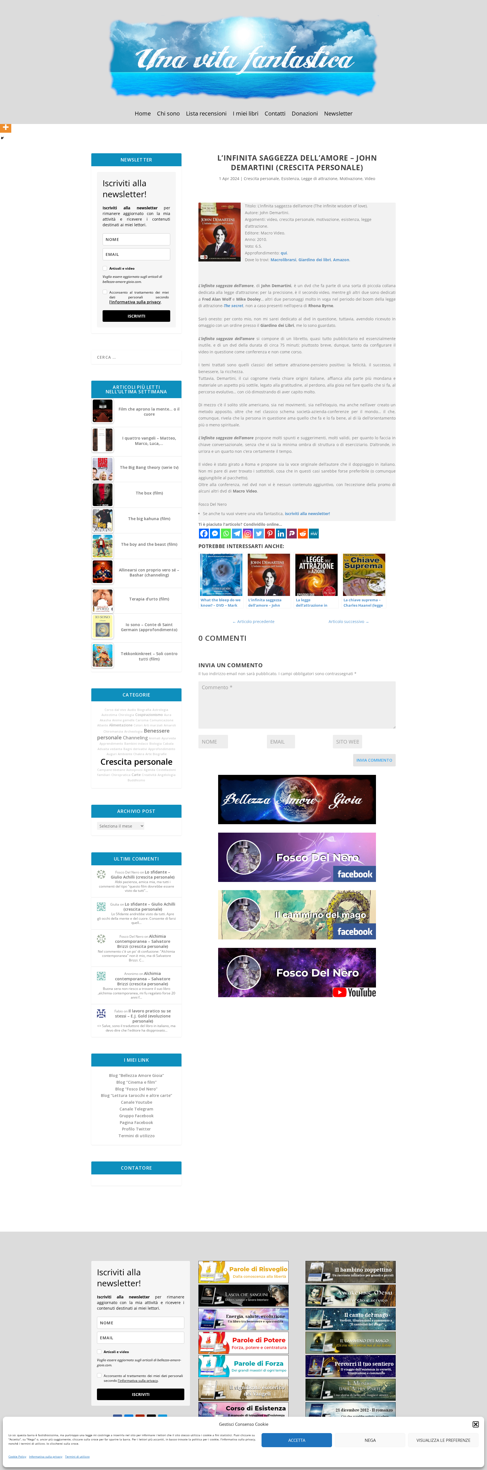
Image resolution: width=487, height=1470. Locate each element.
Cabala (168, 744)
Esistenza (290, 178)
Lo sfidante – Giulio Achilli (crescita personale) (142, 874)
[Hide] (2, 138)
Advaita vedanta (110, 749)
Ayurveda (168, 738)
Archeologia (133, 731)
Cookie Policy (17, 1456)
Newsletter (338, 114)
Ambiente (125, 754)
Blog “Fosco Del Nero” (136, 1089)
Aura (167, 715)
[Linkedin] (281, 533)
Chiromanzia (113, 731)
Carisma (142, 720)
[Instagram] (248, 533)
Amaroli (170, 725)
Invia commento (374, 760)
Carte (136, 774)
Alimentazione (120, 725)
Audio (131, 710)
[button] (476, 1424)
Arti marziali (153, 725)
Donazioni (305, 114)
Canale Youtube (136, 1102)
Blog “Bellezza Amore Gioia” (136, 1075)
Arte (148, 754)
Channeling (135, 738)
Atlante (102, 725)
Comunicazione (161, 720)
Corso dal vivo (115, 710)
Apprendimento (111, 744)
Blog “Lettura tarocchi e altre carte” (136, 1095)
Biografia (144, 710)
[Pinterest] (270, 533)
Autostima (109, 715)
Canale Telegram (136, 1109)
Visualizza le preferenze (443, 1440)
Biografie (160, 754)
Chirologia (126, 715)
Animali (154, 738)
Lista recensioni (206, 114)
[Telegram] (237, 533)
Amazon (341, 259)
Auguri (112, 754)
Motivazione (351, 178)
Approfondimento (161, 749)
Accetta (296, 1440)
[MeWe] (314, 533)
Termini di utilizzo (77, 1456)
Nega (370, 1440)
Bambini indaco (136, 744)
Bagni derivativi (135, 749)
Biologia (155, 744)
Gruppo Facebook (136, 1115)
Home (143, 114)
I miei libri (245, 114)
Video (370, 178)
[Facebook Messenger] (215, 533)
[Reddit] (303, 533)
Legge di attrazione (319, 178)
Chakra (138, 754)
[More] (5, 127)
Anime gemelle (123, 720)
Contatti (275, 114)
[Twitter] (259, 533)
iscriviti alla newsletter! (307, 513)
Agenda (149, 770)
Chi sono (168, 114)
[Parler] (292, 533)
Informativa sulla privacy (45, 1456)
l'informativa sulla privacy (135, 302)
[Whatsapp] (226, 533)
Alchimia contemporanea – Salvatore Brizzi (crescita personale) (142, 941)
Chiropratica (120, 775)
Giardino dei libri (314, 259)
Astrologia (160, 710)
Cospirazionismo (149, 714)
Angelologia (167, 775)
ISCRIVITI (136, 316)
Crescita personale (136, 761)
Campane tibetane (111, 770)
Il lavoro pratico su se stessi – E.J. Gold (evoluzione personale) (143, 1016)
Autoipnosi (134, 770)
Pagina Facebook (136, 1122)
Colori (138, 725)
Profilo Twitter (136, 1129)
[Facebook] (204, 533)
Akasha (105, 720)
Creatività (149, 775)
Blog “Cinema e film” (136, 1082)
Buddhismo (136, 780)
